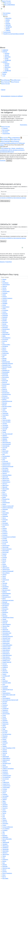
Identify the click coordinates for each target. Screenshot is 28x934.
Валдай (4, 360)
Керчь (4, 518)
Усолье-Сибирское (7, 827)
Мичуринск (5, 605)
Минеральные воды (8, 600)
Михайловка (5, 604)
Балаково (5, 313)
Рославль (5, 731)
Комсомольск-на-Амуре (9, 537)
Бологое (4, 341)
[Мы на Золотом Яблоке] (4, 6)
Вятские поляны (6, 406)
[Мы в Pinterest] (14, 81)
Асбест (4, 308)
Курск (3, 562)
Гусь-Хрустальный (7, 434)
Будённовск (5, 353)
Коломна (4, 535)
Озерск (4, 674)
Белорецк (5, 327)
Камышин (5, 509)
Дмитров (4, 440)
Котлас (4, 543)
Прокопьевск (6, 713)
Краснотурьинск (7, 549)
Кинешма (5, 519)
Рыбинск (4, 737)
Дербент (4, 435)
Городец (4, 423)
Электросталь (6, 868)
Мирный (4, 602)
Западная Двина (6, 475)
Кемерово (5, 516)
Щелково (4, 866)
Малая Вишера (6, 593)
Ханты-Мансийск (7, 839)
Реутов (4, 727)
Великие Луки (6, 362)
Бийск (4, 336)
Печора (4, 703)
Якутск (4, 876)
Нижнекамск (5, 634)
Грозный (4, 428)
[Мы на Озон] (7, 3)
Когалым (4, 531)
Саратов (4, 753)
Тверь (4, 801)
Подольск (5, 705)
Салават (4, 741)
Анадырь (4, 293)
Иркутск (4, 494)
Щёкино (4, 864)
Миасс (4, 598)
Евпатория (5, 451)
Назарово (5, 621)
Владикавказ (5, 372)
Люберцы (5, 588)
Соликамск (5, 773)
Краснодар (5, 547)
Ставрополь (5, 782)
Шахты (4, 861)
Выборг (4, 399)
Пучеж (4, 717)
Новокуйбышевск (7, 645)
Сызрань (4, 794)
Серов (4, 765)
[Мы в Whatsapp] (5, 80)
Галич (4, 410)
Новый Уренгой (6, 662)
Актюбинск (5, 283)
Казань (4, 501)
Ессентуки (5, 461)
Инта (3, 492)
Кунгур (4, 559)
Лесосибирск (6, 573)
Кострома (5, 542)
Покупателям (7, 32)
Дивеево (4, 439)
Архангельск (5, 307)
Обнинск (4, 670)
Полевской (5, 708)
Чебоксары (5, 846)
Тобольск (5, 806)
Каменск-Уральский (7, 506)
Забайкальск (5, 471)
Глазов (4, 418)
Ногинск (4, 664)
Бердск (4, 331)
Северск (4, 761)
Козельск (4, 533)
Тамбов (4, 799)
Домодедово (5, 446)
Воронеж (4, 391)
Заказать (3, 241)
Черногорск (5, 854)
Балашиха (5, 315)
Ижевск (4, 490)
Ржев (3, 729)
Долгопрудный (6, 444)
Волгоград (5, 375)
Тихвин (4, 803)
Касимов (4, 514)
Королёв (4, 540)
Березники (5, 332)
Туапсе (4, 813)
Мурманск (5, 612)
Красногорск (5, 545)
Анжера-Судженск (7, 298)
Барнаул (4, 319)
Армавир (4, 303)
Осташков (5, 686)
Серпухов (5, 767)
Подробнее (8, 262)
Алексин (4, 286)
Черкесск (4, 852)
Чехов (4, 856)
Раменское (5, 724)
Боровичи (5, 346)
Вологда (4, 382)
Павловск (5, 688)
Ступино (4, 789)
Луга (3, 581)
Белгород (5, 322)
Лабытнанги (5, 567)
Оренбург (5, 681)
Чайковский (5, 842)
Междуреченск (6, 597)
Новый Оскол (6, 660)
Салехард (5, 743)
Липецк (4, 574)
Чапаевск (5, 844)
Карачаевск (5, 513)
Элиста (4, 870)
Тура (3, 816)
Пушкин (4, 719)
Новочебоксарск (7, 655)
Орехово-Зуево (6, 682)
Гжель (4, 416)
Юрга (3, 875)
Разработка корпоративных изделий (13, 34)
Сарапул (4, 751)
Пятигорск (5, 722)
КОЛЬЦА (7, 23)
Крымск (4, 554)
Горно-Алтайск (6, 420)
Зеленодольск (6, 482)
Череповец (5, 851)
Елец (3, 459)
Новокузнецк (6, 643)
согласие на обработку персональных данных (13, 198)
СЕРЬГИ (7, 28)
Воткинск (4, 396)
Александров (6, 284)
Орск (3, 684)
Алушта (4, 289)
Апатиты (4, 300)
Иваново (4, 487)
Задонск (4, 473)
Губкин (4, 430)
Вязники (4, 403)
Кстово (4, 555)
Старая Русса (6, 784)
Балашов (4, 317)
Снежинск (5, 772)
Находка (4, 628)
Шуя (3, 863)
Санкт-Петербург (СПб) (8, 748)
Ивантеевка (5, 489)
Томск (4, 809)
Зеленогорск (5, 480)
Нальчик (4, 622)
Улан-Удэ (4, 822)
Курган (4, 561)
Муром (4, 614)
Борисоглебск (6, 344)
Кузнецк (4, 557)
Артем (4, 305)
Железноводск (6, 463)
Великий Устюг (6, 365)
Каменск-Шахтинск (7, 507)
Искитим (4, 495)
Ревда (4, 725)
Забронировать (5, 201)
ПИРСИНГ (8, 25)
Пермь (4, 696)
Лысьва (4, 585)
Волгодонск (5, 377)
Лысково (4, 583)
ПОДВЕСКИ (8, 27)
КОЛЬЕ (7, 22)
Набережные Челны (8, 617)
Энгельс (4, 871)
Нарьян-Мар (5, 626)
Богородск (5, 339)
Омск (3, 677)
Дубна (4, 449)
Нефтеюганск (6, 631)
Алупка (4, 288)
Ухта (3, 834)
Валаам (4, 358)
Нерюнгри (5, 629)
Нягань (4, 669)
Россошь (4, 732)
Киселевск (5, 523)
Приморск (5, 710)
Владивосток (5, 370)
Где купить (5, 132)
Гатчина (4, 411)
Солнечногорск (6, 775)
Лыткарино (5, 586)
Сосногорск (5, 779)
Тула (3, 815)
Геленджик (5, 413)
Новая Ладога (6, 640)
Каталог (5, 15)
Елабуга (4, 458)
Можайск (4, 607)
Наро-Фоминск (6, 624)
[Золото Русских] (5, 83)
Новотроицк (5, 652)
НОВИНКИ (5, 50)
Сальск (4, 744)
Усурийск (4, 830)
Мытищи (4, 616)
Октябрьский (6, 676)
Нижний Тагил (6, 638)
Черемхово (5, 849)
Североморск (6, 760)
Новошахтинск (6, 658)
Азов (3, 281)
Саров (4, 755)
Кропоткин (5, 552)
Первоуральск (6, 693)
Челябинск (5, 847)
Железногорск (6, 464)
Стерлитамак (6, 787)
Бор (3, 343)
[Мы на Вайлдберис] (9, 4)
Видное (4, 368)
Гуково (4, 432)
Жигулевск (5, 468)
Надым (4, 619)
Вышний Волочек (7, 401)
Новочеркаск (6, 657)
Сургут (4, 792)
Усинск (4, 825)
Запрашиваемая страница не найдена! (12, 96)
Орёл (3, 679)
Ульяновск (5, 823)
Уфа (3, 832)
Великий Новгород (7, 363)
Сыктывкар (5, 796)
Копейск (4, 538)
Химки (4, 840)
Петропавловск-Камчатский (10, 700)
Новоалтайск (6, 641)
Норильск (5, 665)
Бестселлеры (6, 13)
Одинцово (5, 672)
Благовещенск (6, 337)
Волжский (5, 380)
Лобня (4, 578)
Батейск (4, 320)
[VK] (11, 885)
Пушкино (4, 720)
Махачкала (5, 595)
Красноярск (5, 550)
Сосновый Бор (6, 777)
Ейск (3, 454)
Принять (8, 160)
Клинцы (4, 528)
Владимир (5, 374)
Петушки (4, 701)
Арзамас (4, 301)
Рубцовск (5, 736)
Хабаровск (5, 837)
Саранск (4, 749)
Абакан (4, 279)
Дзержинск (5, 437)
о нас (3, 76)
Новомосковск (6, 646)
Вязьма (4, 404)
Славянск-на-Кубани (8, 768)
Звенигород (5, 478)
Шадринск (5, 859)
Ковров (4, 530)
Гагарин (4, 408)
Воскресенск (5, 392)
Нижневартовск (6, 633)
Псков (4, 715)
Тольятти (4, 808)
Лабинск (4, 566)
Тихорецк (5, 804)
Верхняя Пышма (6, 367)
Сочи (3, 780)
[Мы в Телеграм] (5, 81)
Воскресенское (6, 394)
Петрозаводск (6, 698)
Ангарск (4, 296)
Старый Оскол (6, 785)
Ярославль (5, 878)
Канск (4, 511)
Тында (4, 818)
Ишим (4, 497)
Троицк (4, 811)
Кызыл (4, 564)
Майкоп (4, 592)
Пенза (4, 691)
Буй (3, 356)
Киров (4, 521)
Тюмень (4, 820)
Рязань (4, 739)
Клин (3, 526)
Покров (4, 707)
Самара (4, 746)
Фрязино (4, 835)
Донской (4, 447)
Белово (4, 324)
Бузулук (4, 355)
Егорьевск (5, 452)
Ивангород (5, 485)
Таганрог (4, 797)
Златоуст (4, 483)
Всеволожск (5, 398)
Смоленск (5, 770)
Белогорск (5, 325)
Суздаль (4, 791)
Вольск (4, 387)
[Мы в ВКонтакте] (15, 80)
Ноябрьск (5, 667)
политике (2, 160)
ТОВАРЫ (7, 30)
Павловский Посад (7, 689)
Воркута (4, 389)
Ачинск (4, 312)
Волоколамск (6, 384)
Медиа (4, 74)
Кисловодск (5, 525)
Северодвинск (6, 758)
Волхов (4, 386)
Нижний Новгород (7, 636)
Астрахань (5, 310)
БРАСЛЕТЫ (8, 18)
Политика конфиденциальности (9, 143)
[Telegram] (11, 896)
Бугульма (5, 351)
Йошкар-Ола (5, 499)
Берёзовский (6, 334)
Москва (4, 610)
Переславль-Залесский (8, 694)
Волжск (4, 379)
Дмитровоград (6, 442)
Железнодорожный (7, 466)
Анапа (4, 295)
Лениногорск (6, 569)
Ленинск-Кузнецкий (7, 571)
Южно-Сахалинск (7, 873)
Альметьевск (6, 291)
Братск (4, 348)
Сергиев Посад (6, 763)
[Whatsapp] (11, 907)
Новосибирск (6, 650)
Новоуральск (6, 653)
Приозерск (5, 712)
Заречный (5, 477)
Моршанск (5, 609)
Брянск (4, 350)
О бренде (5, 128)
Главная (3, 90)
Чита (3, 858)
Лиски (4, 576)
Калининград (6, 502)
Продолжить (23, 125)
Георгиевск (5, 415)
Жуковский (5, 470)
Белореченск (6, 329)
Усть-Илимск (5, 828)
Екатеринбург (6, 456)
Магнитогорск (6, 590)
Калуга (4, 504)
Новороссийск (6, 648)
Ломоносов (5, 579)
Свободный (5, 756)
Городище (5, 425)
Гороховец (5, 427)
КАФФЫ (7, 20)
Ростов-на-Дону (6, 734)
